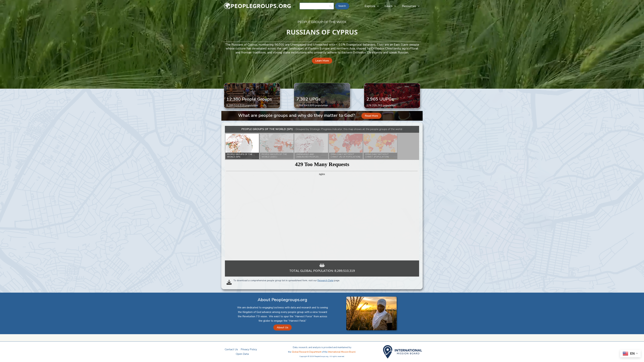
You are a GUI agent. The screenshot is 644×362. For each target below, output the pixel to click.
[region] (322, 193)
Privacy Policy (249, 349)
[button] (377, 6)
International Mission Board (341, 351)
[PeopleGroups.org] (257, 6)
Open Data (242, 354)
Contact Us (231, 349)
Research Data (325, 280)
